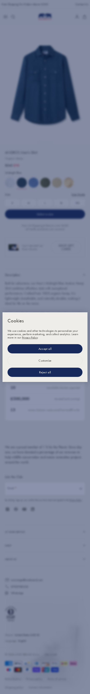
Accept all (45, 349)
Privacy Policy (30, 337)
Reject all (45, 372)
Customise (45, 360)
